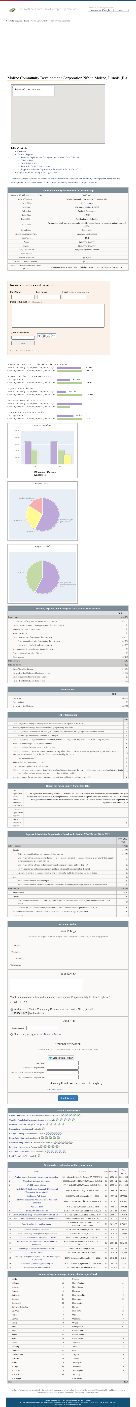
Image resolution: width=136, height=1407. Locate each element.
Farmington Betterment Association (37, 1267)
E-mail (75, 292)
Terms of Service (53, 1034)
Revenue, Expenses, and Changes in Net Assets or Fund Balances (50, 157)
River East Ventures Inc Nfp (37, 1210)
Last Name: (41, 292)
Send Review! (68, 1098)
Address (82, 1171)
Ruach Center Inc (16, 1156)
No (25, 1001)
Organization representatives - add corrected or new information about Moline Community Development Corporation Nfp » (66, 178)
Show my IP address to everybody (76, 1083)
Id (9, 1171)
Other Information (29, 163)
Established (113, 1171)
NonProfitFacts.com (14, 21)
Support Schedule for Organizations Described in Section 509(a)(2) (50, 169)
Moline (88, 207)
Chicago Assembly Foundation (21, 1133)
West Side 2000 (37, 1206)
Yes (15, 1001)
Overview (21, 151)
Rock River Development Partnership (36, 1224)
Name (36, 1171)
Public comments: (26, 301)
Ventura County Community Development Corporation (36, 1176)
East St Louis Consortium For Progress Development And (37, 1218)
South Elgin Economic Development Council (36, 1248)
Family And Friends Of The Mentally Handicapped (29, 1115)
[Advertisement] (68, 48)
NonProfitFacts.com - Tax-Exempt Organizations (47, 9)
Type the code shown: (20, 332)
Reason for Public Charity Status (35, 166)
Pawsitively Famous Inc (18, 1146)
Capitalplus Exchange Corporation (36, 1180)
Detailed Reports (25, 154)
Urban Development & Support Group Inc (36, 1263)
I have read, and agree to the (38, 1034)
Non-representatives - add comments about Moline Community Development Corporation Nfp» (54, 182)
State (106, 1171)
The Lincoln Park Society (37, 1195)
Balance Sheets (27, 160)
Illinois (26, 21)
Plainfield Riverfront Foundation (36, 1229)
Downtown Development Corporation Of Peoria (37, 1237)
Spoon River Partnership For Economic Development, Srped (36, 1214)
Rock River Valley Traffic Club (21, 1151)
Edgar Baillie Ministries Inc (20, 1137)
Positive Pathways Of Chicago (21, 1124)
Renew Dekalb (36, 1252)
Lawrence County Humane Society (23, 1142)
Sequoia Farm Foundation (19, 1128)
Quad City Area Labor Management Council (26, 1119)
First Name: (15, 292)
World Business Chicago (36, 1184)
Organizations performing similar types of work (38, 172)
